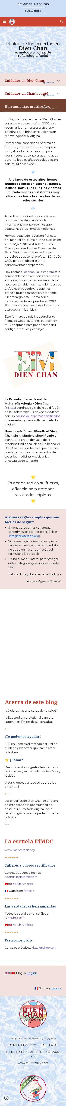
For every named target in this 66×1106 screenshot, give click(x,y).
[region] (33, 8)
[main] (33, 49)
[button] (4, 21)
